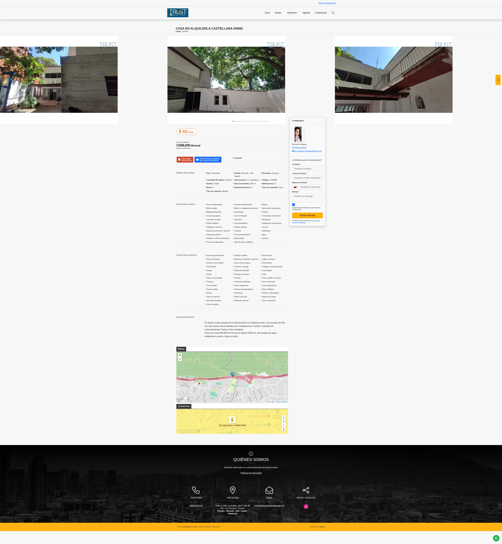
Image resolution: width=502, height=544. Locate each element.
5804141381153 (300, 148)
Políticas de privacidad (251, 473)
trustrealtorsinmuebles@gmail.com (269, 506)
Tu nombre (296, 164)
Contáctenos (321, 13)
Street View (187, 131)
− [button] (180, 359)
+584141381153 (196, 506)
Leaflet (268, 402)
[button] (233, 121)
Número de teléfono (300, 182)
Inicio (267, 13)
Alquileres (291, 13)
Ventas (278, 13)
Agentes (306, 13)
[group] (83, 80)
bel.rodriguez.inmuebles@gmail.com (308, 151)
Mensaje (295, 192)
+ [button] (180, 355)
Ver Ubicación (225, 425)
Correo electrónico (299, 173)
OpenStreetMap (282, 402)
